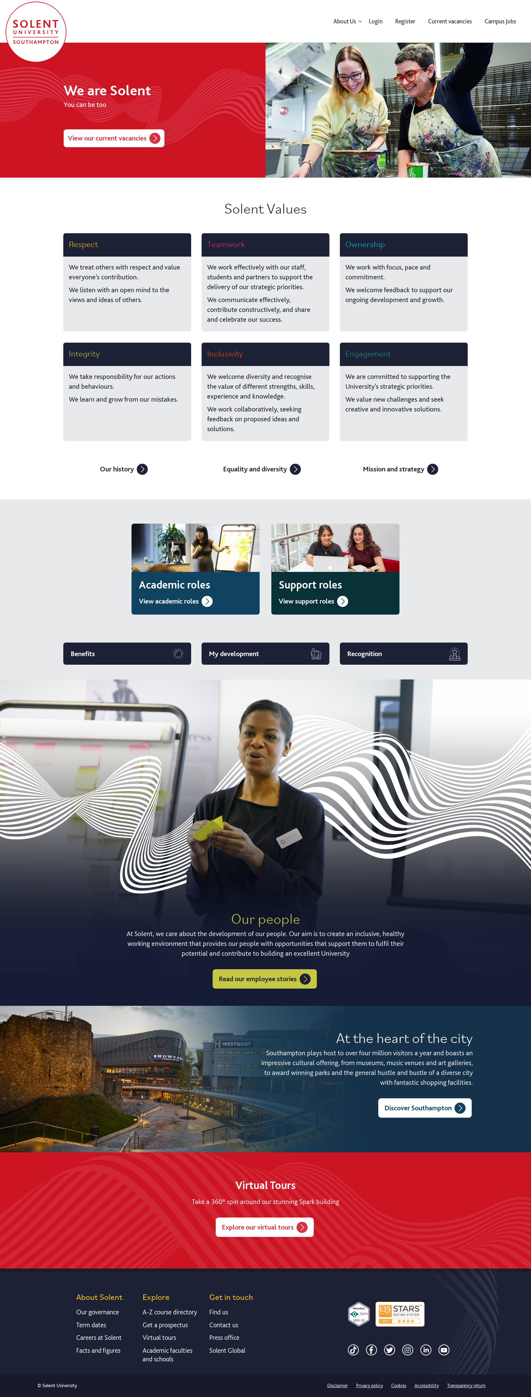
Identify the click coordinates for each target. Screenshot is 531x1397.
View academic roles (169, 601)
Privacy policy (369, 1385)
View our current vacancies (107, 138)
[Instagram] (407, 1349)
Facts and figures (98, 1350)
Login (376, 21)
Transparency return (466, 1385)
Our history (117, 469)
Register (405, 21)
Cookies (398, 1385)
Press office (224, 1337)
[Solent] (36, 32)
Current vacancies (450, 21)
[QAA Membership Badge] (359, 1314)
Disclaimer (337, 1385)
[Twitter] (389, 1349)
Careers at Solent (99, 1337)
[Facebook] (371, 1349)
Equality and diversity (255, 469)
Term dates (91, 1325)
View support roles (306, 601)
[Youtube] (444, 1349)
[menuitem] (345, 21)
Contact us (223, 1325)
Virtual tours (159, 1337)
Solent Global (227, 1350)
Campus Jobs (500, 21)
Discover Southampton (418, 1108)
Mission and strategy (393, 469)
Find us (218, 1312)
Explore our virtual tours (258, 1227)
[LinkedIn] (425, 1349)
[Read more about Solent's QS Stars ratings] (400, 1314)
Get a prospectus (165, 1325)
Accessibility (427, 1385)
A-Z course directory (170, 1312)
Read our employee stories (258, 979)
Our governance (97, 1312)
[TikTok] (353, 1349)
